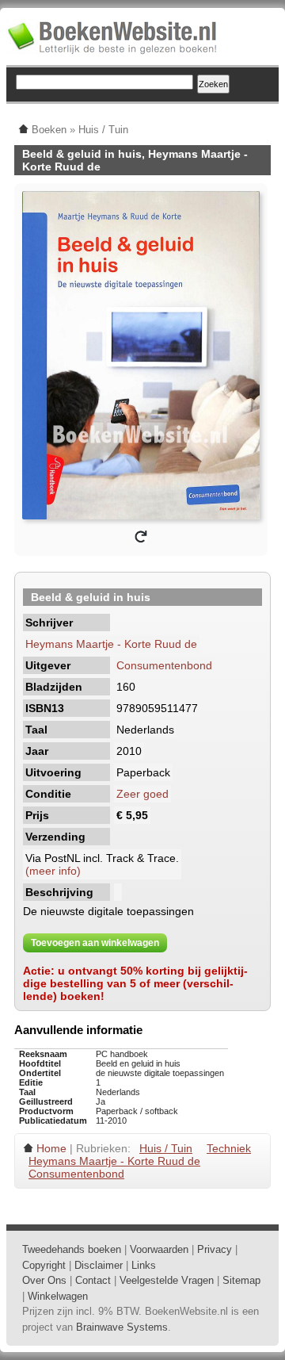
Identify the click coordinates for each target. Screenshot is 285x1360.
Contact (93, 1280)
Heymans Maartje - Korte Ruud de (111, 644)
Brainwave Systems (122, 1327)
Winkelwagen (58, 1296)
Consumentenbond (164, 665)
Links (143, 1265)
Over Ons (44, 1280)
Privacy (214, 1249)
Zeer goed (142, 793)
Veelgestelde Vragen (167, 1280)
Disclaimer (98, 1265)
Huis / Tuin (165, 1148)
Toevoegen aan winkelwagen (95, 942)
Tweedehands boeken (71, 1249)
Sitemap (241, 1280)
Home (51, 1148)
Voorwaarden (159, 1249)
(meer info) (53, 870)
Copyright (44, 1265)
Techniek (229, 1148)
